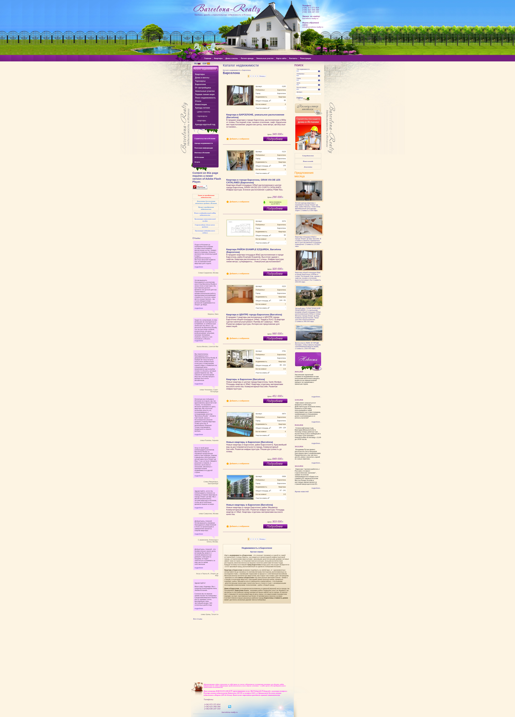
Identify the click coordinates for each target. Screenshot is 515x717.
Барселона (200, 84)
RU (195, 63)
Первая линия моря (205, 94)
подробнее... (316, 397)
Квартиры (200, 74)
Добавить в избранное (239, 139)
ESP (205, 63)
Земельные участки (205, 91)
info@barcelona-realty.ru (312, 27)
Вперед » (263, 76)
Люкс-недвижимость (205, 98)
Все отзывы (197, 619)
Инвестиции (201, 104)
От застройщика (203, 87)
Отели (198, 101)
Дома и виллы (202, 77)
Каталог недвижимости (231, 70)
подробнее (199, 267)
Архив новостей (302, 491)
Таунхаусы (200, 81)
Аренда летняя (202, 108)
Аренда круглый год (205, 124)
